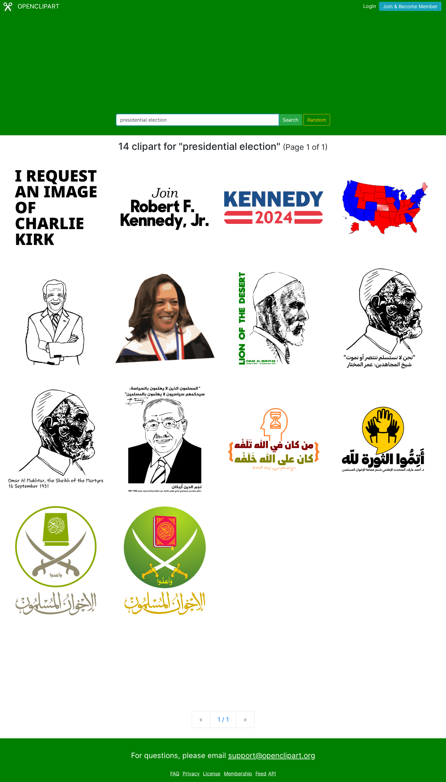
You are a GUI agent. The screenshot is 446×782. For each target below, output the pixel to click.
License (211, 773)
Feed (260, 773)
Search (290, 120)
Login (369, 6)
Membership (238, 773)
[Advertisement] (223, 63)
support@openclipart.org (271, 755)
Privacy (191, 773)
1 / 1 (223, 719)
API (272, 773)
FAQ (174, 773)
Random (316, 120)
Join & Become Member (410, 6)
